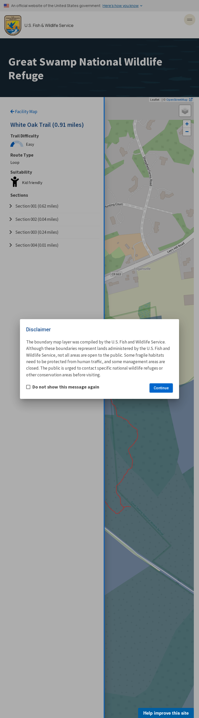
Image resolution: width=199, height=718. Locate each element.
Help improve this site (166, 713)
